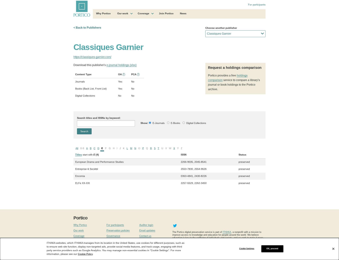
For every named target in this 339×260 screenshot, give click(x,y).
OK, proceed (272, 249)
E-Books (175, 123)
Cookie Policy (85, 254)
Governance (113, 235)
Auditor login (146, 224)
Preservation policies (118, 230)
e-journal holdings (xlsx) (121, 65)
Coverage (143, 13)
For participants (257, 4)
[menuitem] (103, 14)
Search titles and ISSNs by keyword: (99, 117)
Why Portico (103, 13)
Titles (78, 154)
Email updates (147, 230)
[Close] (333, 249)
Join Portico (166, 13)
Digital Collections (196, 123)
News (183, 13)
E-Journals (159, 123)
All (77, 148)
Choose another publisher (221, 27)
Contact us (145, 235)
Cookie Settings (246, 249)
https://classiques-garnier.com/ (92, 56)
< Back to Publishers (87, 27)
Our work (122, 13)
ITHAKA (227, 232)
